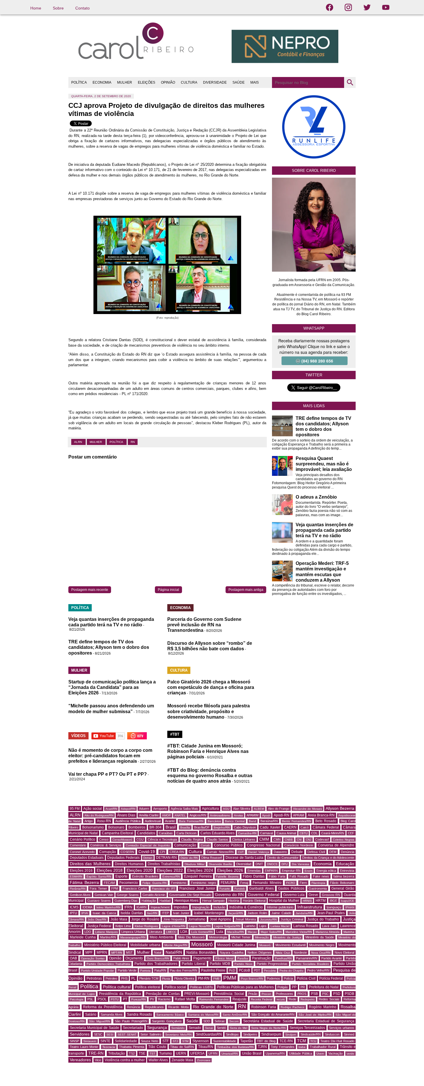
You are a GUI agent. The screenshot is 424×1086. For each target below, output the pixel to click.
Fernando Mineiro (267, 883)
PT (125, 999)
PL (133, 978)
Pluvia (166, 978)
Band (252, 821)
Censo (103, 839)
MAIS (254, 82)
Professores (284, 993)
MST (129, 952)
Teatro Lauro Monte (84, 1047)
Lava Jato (329, 926)
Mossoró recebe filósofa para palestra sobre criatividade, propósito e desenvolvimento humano (208, 711)
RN (133, 442)
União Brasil (252, 1053)
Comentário (78, 845)
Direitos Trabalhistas (164, 864)
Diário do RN (189, 857)
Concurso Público (228, 845)
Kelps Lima (123, 926)
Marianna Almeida (327, 931)
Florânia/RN (77, 888)
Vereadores (80, 1059)
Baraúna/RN (269, 821)
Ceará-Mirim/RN (332, 833)
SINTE (105, 1041)
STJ (175, 1041)
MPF (89, 952)
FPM (114, 888)
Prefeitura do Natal (324, 987)
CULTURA (189, 82)
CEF (351, 833)
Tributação (116, 1053)
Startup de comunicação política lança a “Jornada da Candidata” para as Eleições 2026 (112, 687)
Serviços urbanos (341, 1027)
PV (152, 999)
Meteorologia (218, 937)
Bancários (214, 821)
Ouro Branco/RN (158, 958)
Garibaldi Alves (261, 888)
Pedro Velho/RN (318, 970)
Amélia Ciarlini (148, 815)
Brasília (185, 827)
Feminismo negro (203, 882)
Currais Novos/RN (220, 852)
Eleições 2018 (110, 870)
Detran (147, 857)
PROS (301, 993)
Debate (297, 852)
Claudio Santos (217, 839)
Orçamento (134, 958)
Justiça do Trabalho (323, 919)
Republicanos (154, 1007)
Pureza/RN (138, 999)
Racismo (164, 999)
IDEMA (87, 907)
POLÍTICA (79, 82)
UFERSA (197, 1053)
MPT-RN (116, 952)
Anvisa (238, 815)
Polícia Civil (306, 978)
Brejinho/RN (222, 827)
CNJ (308, 839)
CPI (162, 852)
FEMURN (228, 883)
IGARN (141, 907)
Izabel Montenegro (209, 913)
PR (303, 987)
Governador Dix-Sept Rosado (190, 895)
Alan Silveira (241, 808)
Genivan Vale (104, 895)
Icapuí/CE (347, 900)
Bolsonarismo (93, 827)
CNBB (289, 839)
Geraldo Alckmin (153, 895)
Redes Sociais (329, 999)
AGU (226, 808)
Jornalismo (196, 919)
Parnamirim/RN (306, 958)
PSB (314, 994)
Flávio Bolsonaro (342, 882)
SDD (206, 1021)
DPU (285, 864)
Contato (82, 8)
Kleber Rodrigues (146, 926)
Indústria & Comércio (246, 907)
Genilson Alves (80, 895)
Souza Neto (149, 1041)
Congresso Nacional (263, 845)
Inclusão (219, 907)
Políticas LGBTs (201, 987)
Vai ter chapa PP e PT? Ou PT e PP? (107, 774)
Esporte (121, 876)
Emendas (254, 870)
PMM (229, 978)
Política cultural (117, 986)
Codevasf (322, 839)
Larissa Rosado (305, 926)
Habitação (149, 900)
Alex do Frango (278, 808)
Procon (266, 993)
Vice (98, 1060)
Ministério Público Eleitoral (105, 945)
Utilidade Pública (300, 1053)
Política (117, 442)
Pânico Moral (224, 958)
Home (35, 8)
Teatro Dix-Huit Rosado (337, 1041)
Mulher (96, 442)
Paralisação (261, 958)
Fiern (303, 882)
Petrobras (94, 978)
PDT (257, 970)
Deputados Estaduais (87, 858)
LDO (88, 931)
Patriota (145, 970)
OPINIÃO (168, 82)
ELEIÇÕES (146, 82)
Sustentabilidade (224, 1041)
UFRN (213, 1053)
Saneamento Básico (170, 1014)
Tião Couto (157, 1047)
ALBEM (259, 808)
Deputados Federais (123, 858)
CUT (241, 852)
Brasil (171, 827)
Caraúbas (166, 833)
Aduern (144, 808)
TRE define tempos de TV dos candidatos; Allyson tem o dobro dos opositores (108, 647)
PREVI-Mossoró (196, 994)
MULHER (124, 82)
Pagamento (202, 958)
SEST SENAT (127, 1034)
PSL (90, 999)
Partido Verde (127, 970)
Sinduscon (332, 1034)
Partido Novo (243, 963)
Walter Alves (158, 1060)
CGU (140, 839)
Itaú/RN (152, 913)
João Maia (118, 919)
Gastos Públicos (291, 888)
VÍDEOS (78, 736)
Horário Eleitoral (254, 900)
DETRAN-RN (166, 858)
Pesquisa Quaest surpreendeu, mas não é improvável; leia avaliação (324, 464)
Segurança (157, 1027)
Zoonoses (203, 1060)
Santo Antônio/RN (235, 1014)
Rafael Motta (185, 999)
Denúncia (347, 852)
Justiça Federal (99, 926)
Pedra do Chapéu (291, 970)
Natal (157, 952)
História (233, 900)
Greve (313, 895)
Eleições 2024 (200, 870)
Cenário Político (82, 839)
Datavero (280, 852)
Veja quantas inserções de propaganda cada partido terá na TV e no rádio (324, 530)
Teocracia (108, 1047)
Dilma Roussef (211, 857)
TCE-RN (286, 1041)
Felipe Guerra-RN (154, 882)
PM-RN (203, 978)
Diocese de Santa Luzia (244, 858)
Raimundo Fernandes (213, 999)
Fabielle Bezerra (227, 876)
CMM (264, 839)
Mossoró (202, 944)
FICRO (290, 882)
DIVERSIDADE (215, 82)
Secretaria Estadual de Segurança (326, 1021)
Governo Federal (263, 894)
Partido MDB (220, 964)
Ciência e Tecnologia (162, 839)
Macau (252, 931)
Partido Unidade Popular (97, 970)
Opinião (115, 958)
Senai (209, 1027)
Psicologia (76, 999)
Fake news (321, 876)
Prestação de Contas (163, 994)
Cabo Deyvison (245, 827)
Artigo (89, 821)
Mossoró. (265, 945)
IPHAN (349, 907)
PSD (336, 994)
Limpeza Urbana (133, 931)
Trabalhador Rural (323, 1047)
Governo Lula (294, 895)
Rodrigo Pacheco (293, 1007)
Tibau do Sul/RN (182, 1047)
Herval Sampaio (213, 900)
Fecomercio (128, 883)
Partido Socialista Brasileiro (310, 963)
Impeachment (160, 907)
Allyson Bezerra (340, 808)
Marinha (349, 931)
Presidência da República (120, 994)
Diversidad (243, 864)
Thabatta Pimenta (131, 1047)
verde (350, 1053)
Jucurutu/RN (268, 919)
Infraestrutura (309, 907)
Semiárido (178, 1027)
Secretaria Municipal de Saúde (94, 1028)
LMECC (171, 931)
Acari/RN (111, 808)
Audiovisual (153, 821)
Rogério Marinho (322, 1007)
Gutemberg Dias (126, 900)
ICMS (74, 907)
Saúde (192, 1021)
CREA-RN (177, 852)
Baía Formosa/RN (191, 821)
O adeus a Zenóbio (316, 497)
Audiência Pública (127, 821)
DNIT (259, 864)
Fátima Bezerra (84, 882)
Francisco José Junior (197, 888)
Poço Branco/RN (252, 978)
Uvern (320, 1053)
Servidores (79, 1034)
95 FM (75, 809)
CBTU (303, 833)
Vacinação (335, 1053)
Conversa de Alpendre (336, 845)
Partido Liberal (193, 964)
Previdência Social (229, 994)
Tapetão (246, 1041)
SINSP (74, 1041)
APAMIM (252, 815)
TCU (313, 1041)
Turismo (165, 1053)
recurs (281, 999)
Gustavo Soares (98, 900)
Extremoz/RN (171, 876)
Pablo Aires (181, 958)
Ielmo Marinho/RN (108, 907)
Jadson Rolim (257, 913)
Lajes (263, 926)
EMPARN (271, 870)
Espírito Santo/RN (99, 876)
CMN (277, 839)
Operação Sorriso (93, 958)
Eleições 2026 (230, 870)
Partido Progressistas (272, 963)
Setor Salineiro (150, 1034)
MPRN (102, 952)
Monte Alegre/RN (175, 945)
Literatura (155, 931)
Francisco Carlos (135, 888)
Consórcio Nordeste (298, 845)
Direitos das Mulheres (90, 863)
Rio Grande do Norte (213, 1006)
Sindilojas (232, 1034)
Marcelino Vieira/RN (299, 931)
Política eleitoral (147, 987)
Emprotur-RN (291, 870)
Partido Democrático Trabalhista (108, 963)
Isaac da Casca (104, 913)
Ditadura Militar (195, 864)
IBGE (333, 900)
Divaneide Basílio (220, 864)
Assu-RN (104, 821)
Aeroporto (160, 808)
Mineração (262, 937)
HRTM (321, 901)
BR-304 (155, 827)
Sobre (58, 8)
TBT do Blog (266, 1041)
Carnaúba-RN (247, 833)
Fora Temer (98, 888)
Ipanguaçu (334, 907)
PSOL (102, 999)
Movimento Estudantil (290, 945)
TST (152, 1053)
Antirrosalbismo (220, 815)
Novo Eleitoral (344, 952)
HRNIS (307, 900)
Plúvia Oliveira (184, 978)
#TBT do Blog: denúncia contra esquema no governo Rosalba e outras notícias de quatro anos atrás (209, 776)
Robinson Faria (263, 1007)
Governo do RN (229, 894)
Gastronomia (318, 888)
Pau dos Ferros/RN (183, 970)
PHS (124, 978)
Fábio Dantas (253, 876)
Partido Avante (331, 958)
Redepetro (308, 999)
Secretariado (133, 1028)
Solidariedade (126, 1041)
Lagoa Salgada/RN (227, 926)
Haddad (165, 900)
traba (302, 1047)
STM (185, 1041)
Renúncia (133, 1007)
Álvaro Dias (126, 815)
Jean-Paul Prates (331, 913)
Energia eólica (326, 870)
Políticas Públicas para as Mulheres (245, 987)
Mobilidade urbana (145, 945)
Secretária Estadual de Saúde (268, 1021)
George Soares (127, 895)
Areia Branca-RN (321, 815)
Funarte (224, 888)
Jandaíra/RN (304, 913)
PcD (232, 970)
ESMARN (76, 876)
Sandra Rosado (139, 1014)
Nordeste (300, 952)
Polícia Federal (331, 978)
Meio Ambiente (162, 937)
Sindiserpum (271, 1034)
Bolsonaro (116, 827)
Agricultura (210, 809)
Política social (175, 987)
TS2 (132, 1053)
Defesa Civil (316, 852)
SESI (109, 1034)
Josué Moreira (245, 919)
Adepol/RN (128, 808)
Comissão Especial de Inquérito (148, 845)
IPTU (73, 913)
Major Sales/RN (271, 931)
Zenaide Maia (182, 1060)
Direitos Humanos (129, 864)
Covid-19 (146, 851)
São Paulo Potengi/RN (131, 1021)
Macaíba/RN (235, 931)
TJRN (262, 1047)
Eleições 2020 (140, 870)
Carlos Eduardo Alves (217, 833)
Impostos (181, 907)
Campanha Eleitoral (117, 833)
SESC (98, 1034)
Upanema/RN (275, 1053)
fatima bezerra (343, 876)
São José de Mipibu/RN (315, 1014)
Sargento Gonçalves (167, 1021)
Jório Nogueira (173, 919)
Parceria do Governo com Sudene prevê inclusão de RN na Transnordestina (204, 625)
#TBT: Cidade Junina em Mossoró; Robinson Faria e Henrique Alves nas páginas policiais (208, 751)
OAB (73, 958)
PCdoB (244, 970)
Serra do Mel (238, 1027)
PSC (325, 993)
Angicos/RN (198, 815)
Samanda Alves (112, 1014)
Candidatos (146, 833)
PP (294, 987)
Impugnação (200, 907)
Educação (345, 863)
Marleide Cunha (83, 937)
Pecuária (270, 970)
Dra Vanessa (300, 864)
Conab (205, 845)
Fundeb (239, 888)
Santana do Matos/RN (203, 1014)
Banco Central (235, 821)
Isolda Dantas (132, 913)
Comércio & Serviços (105, 845)
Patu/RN (160, 970)
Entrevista (347, 870)
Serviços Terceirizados (307, 1028)
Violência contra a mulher (125, 1060)
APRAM (298, 815)
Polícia (288, 978)
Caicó (305, 827)
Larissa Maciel (280, 926)
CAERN (290, 827)
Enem (308, 870)
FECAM (109, 882)
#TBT (174, 734)
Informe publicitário (280, 907)
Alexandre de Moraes (307, 808)
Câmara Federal (326, 827)
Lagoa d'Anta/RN (173, 926)
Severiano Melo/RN (178, 1034)
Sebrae (220, 1021)
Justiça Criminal (292, 919)
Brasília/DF (202, 827)
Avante (170, 821)
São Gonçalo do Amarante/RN (272, 1014)
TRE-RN (96, 1053)
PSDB (349, 994)
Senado (195, 1028)
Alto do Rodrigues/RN (99, 815)
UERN (181, 1053)
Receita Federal (261, 999)
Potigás (282, 987)
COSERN (127, 852)
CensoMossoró (122, 839)
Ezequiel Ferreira (198, 876)
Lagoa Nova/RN (200, 926)
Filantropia (318, 882)
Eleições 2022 (170, 870)
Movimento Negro (321, 945)
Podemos (273, 978)
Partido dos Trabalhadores (155, 964)
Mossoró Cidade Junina (236, 945)
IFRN (128, 907)
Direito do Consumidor (282, 857)
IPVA (84, 913)
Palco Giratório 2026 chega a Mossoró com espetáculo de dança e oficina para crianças (210, 687)
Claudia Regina (191, 839)
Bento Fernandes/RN (296, 821)
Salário (90, 1014)
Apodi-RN (281, 815)
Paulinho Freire (213, 970)
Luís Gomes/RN (202, 931)
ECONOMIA (102, 82)
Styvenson (200, 1041)
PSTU (115, 999)
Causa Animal (286, 833)
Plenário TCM (148, 978)
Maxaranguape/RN (132, 937)
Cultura (195, 851)
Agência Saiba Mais (184, 808)
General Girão (342, 888)
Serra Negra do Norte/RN (268, 1027)
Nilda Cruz (283, 952)
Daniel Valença (258, 852)
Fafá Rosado (299, 876)
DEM (332, 852)
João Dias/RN (97, 919)
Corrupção (107, 852)
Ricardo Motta (178, 1007)
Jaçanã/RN (235, 913)
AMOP (166, 815)
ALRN (78, 442)
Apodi (266, 815)
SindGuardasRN (209, 1034)
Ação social (92, 809)
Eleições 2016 (81, 871)
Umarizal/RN (230, 1053)
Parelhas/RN (283, 958)
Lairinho (249, 926)
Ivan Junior (181, 913)
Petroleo (111, 978)
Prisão (252, 993)
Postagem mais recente (89, 590)
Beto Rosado (325, 821)
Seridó (221, 1027)
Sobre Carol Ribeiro (314, 170)
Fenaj (244, 882)
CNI (299, 839)
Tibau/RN (205, 1047)
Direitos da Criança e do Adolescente (328, 857)
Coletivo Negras (343, 839)
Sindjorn (290, 1034)
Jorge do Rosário (145, 919)
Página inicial (168, 590)
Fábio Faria (277, 876)
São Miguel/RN (99, 1021)
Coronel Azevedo (82, 852)
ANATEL (180, 815)
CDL (314, 833)
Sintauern (89, 1041)
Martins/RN (108, 937)
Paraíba (242, 958)
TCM (301, 1040)
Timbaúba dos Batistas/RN (235, 1047)
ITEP (165, 913)
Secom (234, 1021)
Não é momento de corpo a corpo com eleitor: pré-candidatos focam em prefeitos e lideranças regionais (110, 756)
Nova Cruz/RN (321, 952)
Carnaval (266, 833)
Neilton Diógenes (259, 952)
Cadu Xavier (270, 827)
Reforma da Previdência (103, 1007)
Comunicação (185, 845)
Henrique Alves (186, 901)
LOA (183, 932)
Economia (323, 863)
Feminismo (178, 882)
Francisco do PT (163, 888)
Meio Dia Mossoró (191, 937)
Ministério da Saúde (319, 937)
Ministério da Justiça (287, 937)
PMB (216, 978)
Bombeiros (136, 827)
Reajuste (239, 999)
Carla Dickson (186, 833)
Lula (219, 932)
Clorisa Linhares (243, 839)
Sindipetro (250, 1034)
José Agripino (220, 919)
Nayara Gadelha (231, 952)
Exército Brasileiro (145, 876)
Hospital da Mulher (284, 901)
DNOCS (272, 864)
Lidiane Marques (106, 931)
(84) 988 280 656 (317, 361)
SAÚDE (238, 82)
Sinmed (349, 1034)
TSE (142, 1053)
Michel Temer (241, 937)
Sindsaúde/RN (311, 1034)
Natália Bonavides (201, 952)
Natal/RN (174, 952)
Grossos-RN (331, 895)
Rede (292, 999)
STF (165, 1041)
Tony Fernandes (282, 1047)
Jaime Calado (281, 913)
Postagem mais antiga (245, 590)
